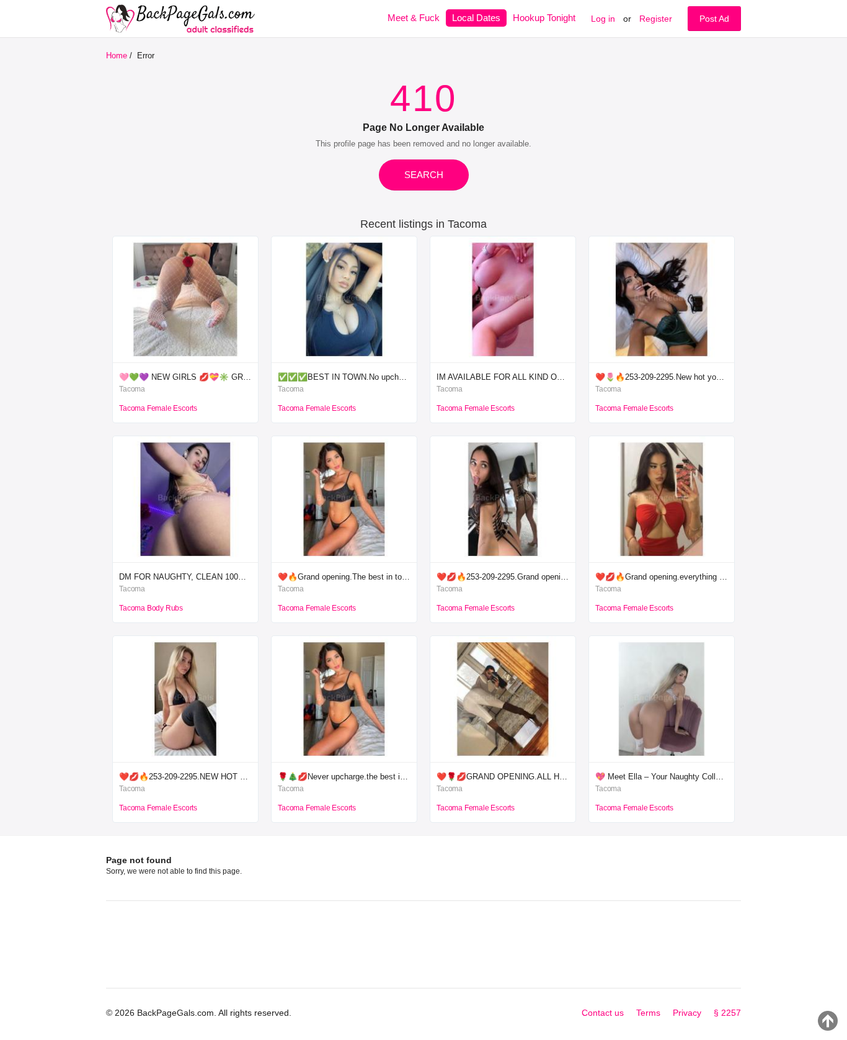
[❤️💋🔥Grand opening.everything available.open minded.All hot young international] (661, 559)
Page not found (139, 860)
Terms (648, 1013)
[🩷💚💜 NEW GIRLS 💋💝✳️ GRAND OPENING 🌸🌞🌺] (185, 359)
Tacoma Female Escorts (158, 408)
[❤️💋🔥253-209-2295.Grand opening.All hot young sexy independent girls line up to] (502, 559)
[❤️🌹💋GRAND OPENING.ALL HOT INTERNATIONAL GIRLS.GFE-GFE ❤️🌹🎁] (502, 759)
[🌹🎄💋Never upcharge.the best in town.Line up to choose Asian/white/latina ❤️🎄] (344, 759)
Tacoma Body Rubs (151, 608)
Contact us (603, 1013)
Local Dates (476, 17)
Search (423, 174)
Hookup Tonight (544, 17)
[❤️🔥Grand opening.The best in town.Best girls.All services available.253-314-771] (344, 559)
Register (655, 19)
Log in (603, 19)
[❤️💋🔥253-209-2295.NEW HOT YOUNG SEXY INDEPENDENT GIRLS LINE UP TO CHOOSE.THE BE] (185, 759)
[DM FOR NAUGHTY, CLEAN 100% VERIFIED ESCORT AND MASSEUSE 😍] (185, 559)
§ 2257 (727, 1013)
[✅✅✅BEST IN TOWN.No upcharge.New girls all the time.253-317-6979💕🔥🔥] (344, 359)
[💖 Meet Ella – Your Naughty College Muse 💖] (661, 759)
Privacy (687, 1013)
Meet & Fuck (414, 17)
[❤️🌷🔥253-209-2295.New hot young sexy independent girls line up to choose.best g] (661, 359)
